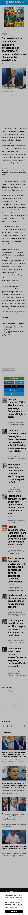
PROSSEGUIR (14, 911)
